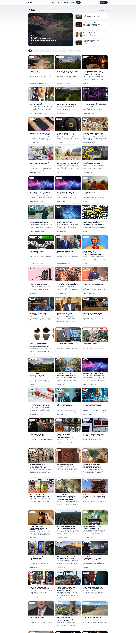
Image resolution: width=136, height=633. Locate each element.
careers (60, 2)
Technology (71, 50)
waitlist (66, 2)
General (48, 50)
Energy (78, 50)
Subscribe (103, 2)
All (30, 50)
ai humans (72, 2)
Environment (63, 50)
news (78, 2)
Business (55, 50)
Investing (36, 50)
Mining (42, 50)
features (54, 2)
